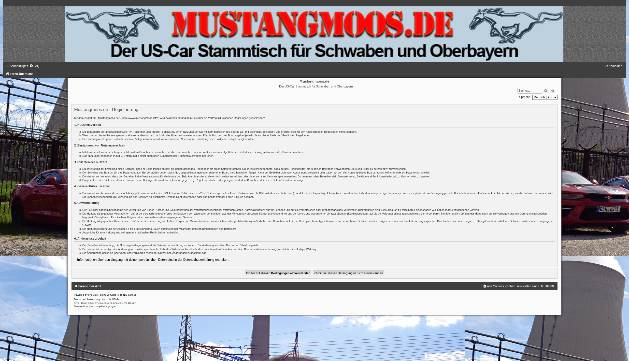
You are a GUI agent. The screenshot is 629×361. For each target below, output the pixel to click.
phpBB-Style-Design (124, 303)
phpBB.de (113, 299)
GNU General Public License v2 (183, 193)
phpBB (92, 294)
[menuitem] (34, 66)
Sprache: (525, 97)
